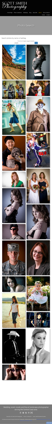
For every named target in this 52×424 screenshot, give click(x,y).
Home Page (9, 12)
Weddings (25, 12)
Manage (50, 0)
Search (40, 12)
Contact (48, 14)
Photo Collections (18, 12)
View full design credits (27, 420)
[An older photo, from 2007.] (14, 153)
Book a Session (46, 12)
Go (36, 43)
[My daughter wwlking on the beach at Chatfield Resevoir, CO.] (14, 310)
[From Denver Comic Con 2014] (14, 117)
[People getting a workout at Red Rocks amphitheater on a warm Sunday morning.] (14, 62)
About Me (35, 12)
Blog (30, 12)
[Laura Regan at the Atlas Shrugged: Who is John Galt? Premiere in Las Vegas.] (38, 88)
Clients (43, 14)
